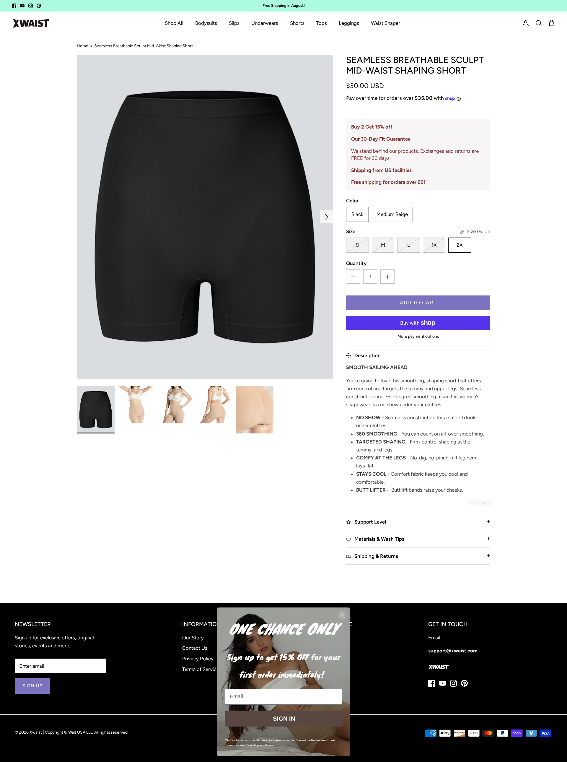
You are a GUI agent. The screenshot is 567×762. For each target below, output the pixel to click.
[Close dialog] (342, 615)
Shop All (174, 23)
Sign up (32, 685)
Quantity (356, 263)
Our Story (193, 638)
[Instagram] (30, 6)
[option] (205, 217)
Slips (234, 23)
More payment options (418, 336)
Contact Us (194, 648)
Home (82, 45)
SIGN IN (284, 718)
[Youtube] (22, 6)
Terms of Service (200, 669)
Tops (321, 23)
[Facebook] (14, 6)
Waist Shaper (385, 23)
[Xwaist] (31, 23)
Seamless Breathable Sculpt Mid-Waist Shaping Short (143, 45)
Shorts (297, 23)
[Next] (326, 216)
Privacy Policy (198, 659)
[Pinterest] (39, 6)
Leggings (349, 23)
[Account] (524, 23)
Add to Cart (418, 303)
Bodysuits (206, 23)
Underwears (264, 23)
